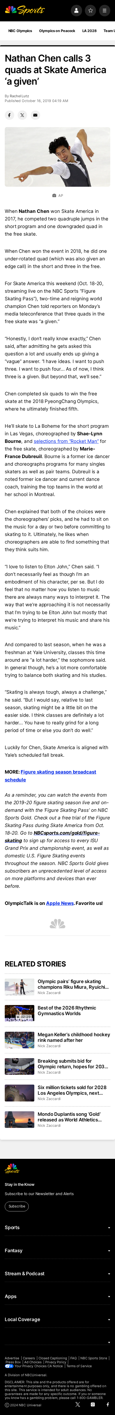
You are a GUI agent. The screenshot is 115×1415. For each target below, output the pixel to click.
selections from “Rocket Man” (66, 441)
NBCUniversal (36, 1375)
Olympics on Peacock (57, 31)
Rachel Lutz (19, 96)
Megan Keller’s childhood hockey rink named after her (74, 1037)
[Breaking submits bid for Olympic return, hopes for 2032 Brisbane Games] (19, 1066)
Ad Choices (33, 1362)
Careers (29, 1358)
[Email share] (35, 115)
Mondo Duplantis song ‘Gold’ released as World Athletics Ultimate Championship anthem (72, 1117)
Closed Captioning (53, 1358)
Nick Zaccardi (49, 993)
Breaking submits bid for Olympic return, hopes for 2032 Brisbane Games (72, 1063)
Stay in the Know (19, 1184)
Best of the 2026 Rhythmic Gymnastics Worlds (67, 1010)
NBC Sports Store (93, 1358)
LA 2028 (89, 31)
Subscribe (17, 1206)
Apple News (59, 903)
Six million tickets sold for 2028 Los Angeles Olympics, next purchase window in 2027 (72, 1090)
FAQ (73, 1358)
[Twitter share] (22, 115)
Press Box (13, 1362)
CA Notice (55, 1366)
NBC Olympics (20, 31)
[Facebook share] (9, 115)
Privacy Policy (55, 1362)
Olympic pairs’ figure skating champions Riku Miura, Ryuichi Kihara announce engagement (71, 984)
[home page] (25, 10)
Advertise (12, 1358)
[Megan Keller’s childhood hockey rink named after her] (19, 1040)
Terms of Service (79, 1366)
